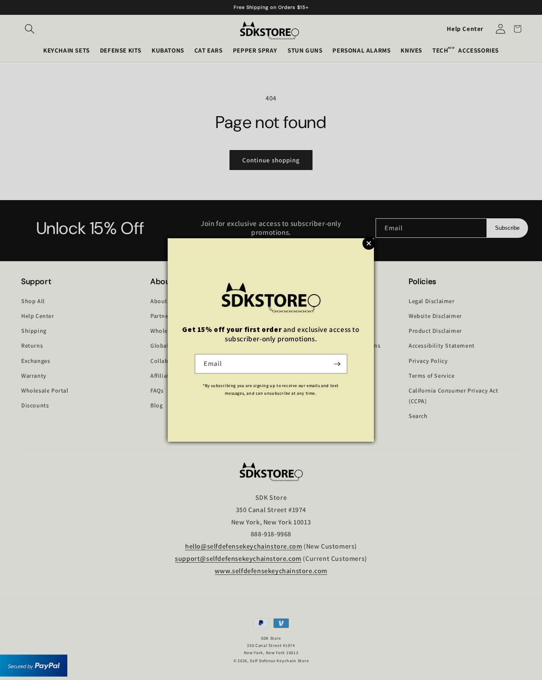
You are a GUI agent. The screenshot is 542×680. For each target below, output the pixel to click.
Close (368, 243)
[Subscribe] (337, 363)
